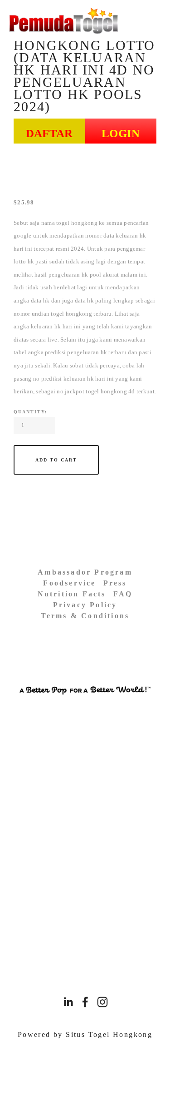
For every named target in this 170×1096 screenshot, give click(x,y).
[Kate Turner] (85, 1002)
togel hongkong (76, 222)
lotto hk (24, 261)
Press (115, 583)
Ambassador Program (85, 572)
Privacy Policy (85, 605)
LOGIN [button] (121, 133)
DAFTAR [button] (49, 133)
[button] (56, 460)
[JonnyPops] (102, 1002)
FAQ (123, 594)
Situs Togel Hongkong (109, 1034)
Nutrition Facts (72, 594)
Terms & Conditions (85, 616)
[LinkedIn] (68, 1002)
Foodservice (69, 583)
